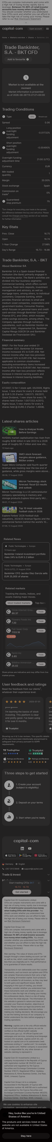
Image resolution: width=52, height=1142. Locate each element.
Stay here (26, 1136)
